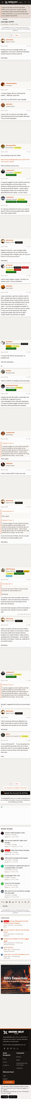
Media (18, 1060)
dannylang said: (6, 584)
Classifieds (19, 1068)
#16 (29, 579)
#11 (29, 377)
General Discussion (9, 944)
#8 (29, 275)
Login (4, 1075)
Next (17, 35)
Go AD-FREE (8, 1082)
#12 (29, 393)
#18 (29, 680)
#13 (29, 439)
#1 (29, 46)
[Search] (29, 2)
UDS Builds (7, 958)
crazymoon (8, 895)
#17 (29, 625)
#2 (29, 89)
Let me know (17, 13)
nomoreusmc (8, 860)
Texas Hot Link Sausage (12, 883)
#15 (29, 507)
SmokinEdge (8, 852)
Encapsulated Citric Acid (12, 875)
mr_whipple (8, 844)
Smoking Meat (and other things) (21, 1064)
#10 (29, 352)
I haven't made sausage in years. (15, 833)
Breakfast (6, 935)
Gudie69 (7, 877)
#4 (29, 151)
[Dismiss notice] (28, 7)
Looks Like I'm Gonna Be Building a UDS (16, 954)
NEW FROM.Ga (8, 947)
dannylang (5, 24)
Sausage (14, 834)
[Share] (27, 46)
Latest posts (5, 918)
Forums (5, 1062)
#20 (29, 740)
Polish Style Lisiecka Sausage (20, 850)
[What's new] (25, 2)
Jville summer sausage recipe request (16, 858)
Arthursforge (8, 869)
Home (4, 1059)
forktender (8, 834)
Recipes (18, 1057)
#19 (29, 717)
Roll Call (15, 869)
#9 (29, 292)
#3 (29, 110)
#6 (29, 205)
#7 (29, 246)
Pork (5, 927)
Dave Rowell (8, 885)
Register (5, 1079)
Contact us (6, 1065)
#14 (29, 469)
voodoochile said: (7, 511)
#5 (29, 178)
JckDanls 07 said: (7, 443)
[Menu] (2, 2)
